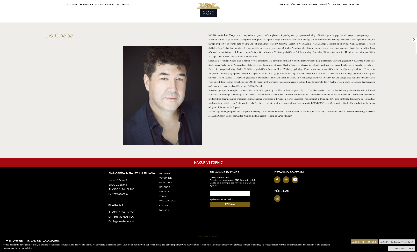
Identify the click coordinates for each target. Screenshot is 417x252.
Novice (99, 5)
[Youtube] (296, 179)
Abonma (109, 5)
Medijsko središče (319, 5)
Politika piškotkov (401, 248)
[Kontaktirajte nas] (278, 198)
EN (357, 5)
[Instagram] (287, 179)
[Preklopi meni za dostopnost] (414, 39)
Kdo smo (302, 5)
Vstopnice (122, 5)
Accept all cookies (364, 241)
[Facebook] (278, 179)
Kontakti (348, 5)
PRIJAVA (230, 204)
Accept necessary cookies (396, 241)
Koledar (72, 5)
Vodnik (337, 5)
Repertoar (86, 5)
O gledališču (287, 5)
